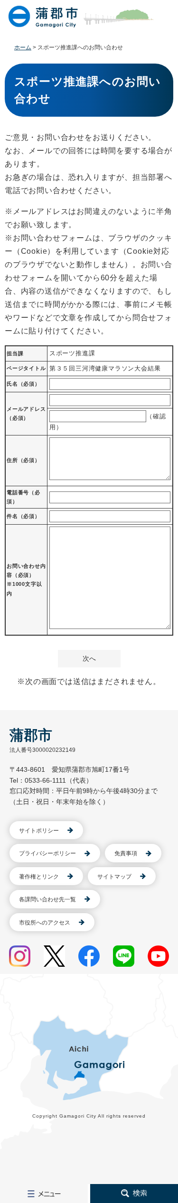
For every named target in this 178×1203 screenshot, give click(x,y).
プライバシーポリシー (47, 853)
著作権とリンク (39, 876)
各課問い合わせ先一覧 (47, 899)
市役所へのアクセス (44, 922)
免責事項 (125, 853)
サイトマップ (114, 876)
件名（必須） (23, 516)
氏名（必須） (23, 384)
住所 (23, 460)
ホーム (22, 47)
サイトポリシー (39, 830)
